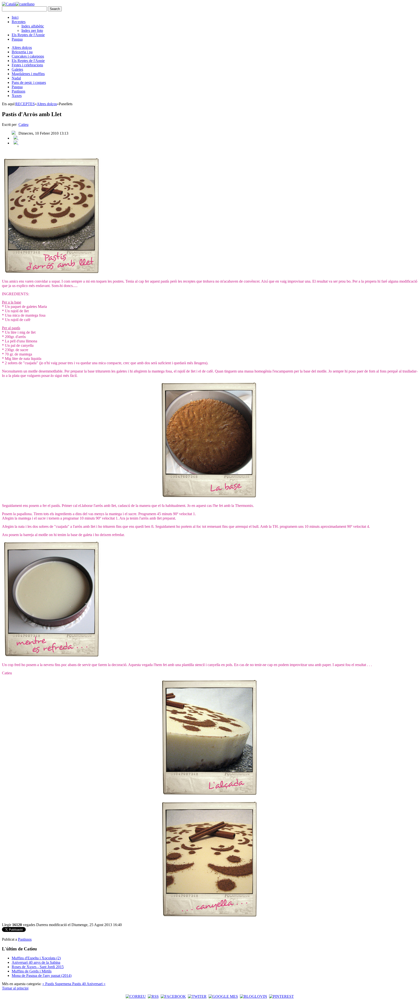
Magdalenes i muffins (28, 74)
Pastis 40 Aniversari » (88, 984)
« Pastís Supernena (57, 984)
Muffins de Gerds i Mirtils (32, 971)
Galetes (17, 69)
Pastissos (18, 91)
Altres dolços (22, 47)
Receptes (19, 22)
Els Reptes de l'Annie (28, 35)
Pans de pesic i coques (29, 82)
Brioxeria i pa (22, 52)
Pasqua (17, 39)
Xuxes (17, 96)
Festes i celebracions (27, 65)
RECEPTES (25, 104)
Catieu (23, 124)
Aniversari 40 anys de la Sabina (36, 962)
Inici (15, 17)
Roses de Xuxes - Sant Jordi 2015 (38, 967)
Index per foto (32, 30)
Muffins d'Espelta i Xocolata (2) (36, 958)
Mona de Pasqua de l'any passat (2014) (41, 975)
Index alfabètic (32, 26)
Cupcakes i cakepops (28, 56)
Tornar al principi (15, 988)
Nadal (16, 78)
